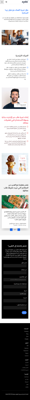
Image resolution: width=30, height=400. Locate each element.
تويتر (27, 384)
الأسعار (26, 362)
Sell (27, 345)
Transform (26, 350)
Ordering (26, 331)
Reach (26, 353)
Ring (27, 334)
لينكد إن (26, 379)
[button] (19, 229)
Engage (26, 339)
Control (26, 355)
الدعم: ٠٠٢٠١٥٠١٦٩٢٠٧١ (24, 370)
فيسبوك (26, 381)
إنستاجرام (26, 376)
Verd (27, 336)
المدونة (26, 365)
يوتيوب (26, 387)
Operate (26, 348)
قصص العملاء (25, 367)
